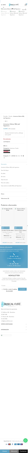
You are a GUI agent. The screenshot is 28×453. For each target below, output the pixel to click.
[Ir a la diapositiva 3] (15, 8)
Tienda (10, 116)
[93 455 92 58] (14, 261)
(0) (10, 237)
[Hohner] (6, 151)
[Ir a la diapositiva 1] (12, 8)
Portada (5, 116)
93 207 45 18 (14, 256)
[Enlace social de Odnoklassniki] (15, 1)
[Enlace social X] (8, 1)
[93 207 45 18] (14, 254)
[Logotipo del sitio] (14, 4)
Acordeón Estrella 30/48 (7, 230)
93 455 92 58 (14, 264)
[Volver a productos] (6, 121)
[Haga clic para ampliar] (3, 7)
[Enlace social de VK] (18, 1)
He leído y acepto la (10, 290)
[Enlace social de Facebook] (6, 1)
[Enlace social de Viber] (22, 1)
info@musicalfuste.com (7, 321)
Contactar (23, 451)
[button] (2, 9)
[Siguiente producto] (7, 121)
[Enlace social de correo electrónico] (10, 1)
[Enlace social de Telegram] (20, 1)
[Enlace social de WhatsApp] (16, 1)
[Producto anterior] (4, 121)
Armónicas (12, 148)
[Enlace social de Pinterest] (11, 1)
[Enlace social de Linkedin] (13, 1)
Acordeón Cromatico (7, 232)
